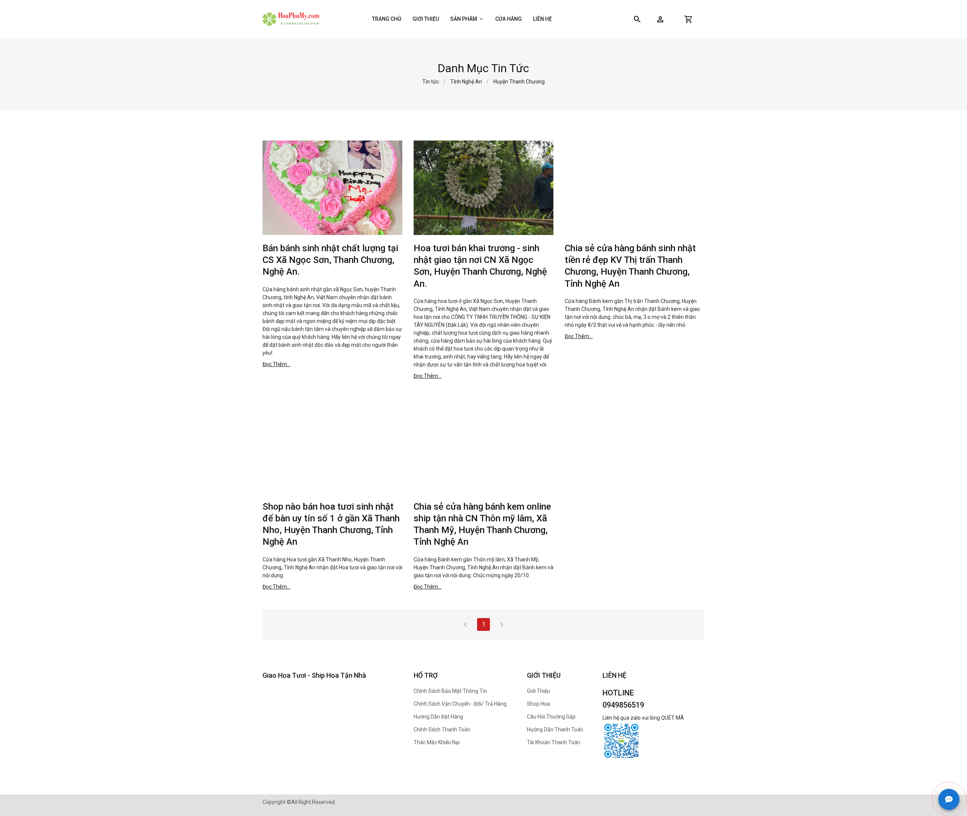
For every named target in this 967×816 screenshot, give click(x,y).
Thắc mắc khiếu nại (437, 742)
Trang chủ (386, 19)
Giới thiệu (425, 19)
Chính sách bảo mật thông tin (450, 691)
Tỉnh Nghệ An (466, 82)
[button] (660, 19)
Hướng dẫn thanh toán (555, 729)
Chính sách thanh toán (442, 729)
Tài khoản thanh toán (553, 742)
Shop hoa (538, 703)
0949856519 (623, 704)
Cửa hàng (508, 19)
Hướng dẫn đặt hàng (438, 716)
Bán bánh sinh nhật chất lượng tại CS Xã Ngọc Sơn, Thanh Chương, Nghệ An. (330, 260)
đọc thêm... (276, 364)
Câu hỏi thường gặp (551, 716)
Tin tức (430, 82)
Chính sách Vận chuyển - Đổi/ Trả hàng (460, 703)
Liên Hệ (542, 19)
